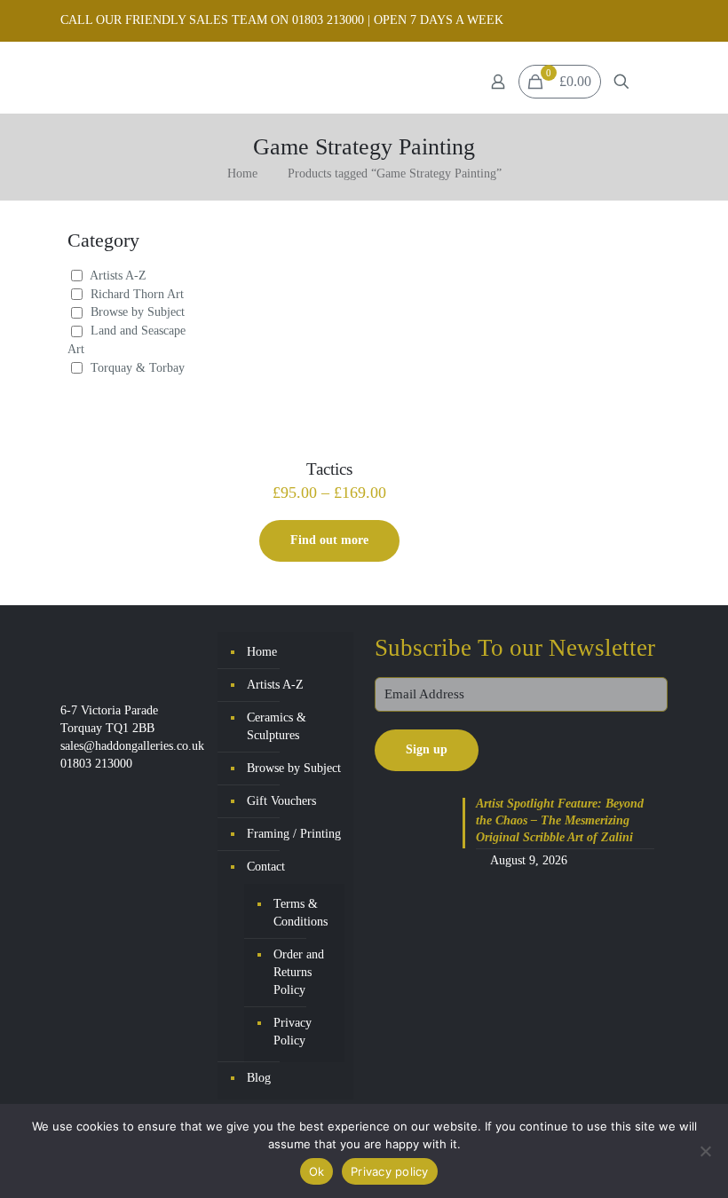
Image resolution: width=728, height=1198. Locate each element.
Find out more (329, 540)
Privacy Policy (292, 1031)
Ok (317, 1171)
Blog (259, 1077)
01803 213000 (96, 763)
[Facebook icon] (635, 20)
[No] (706, 1151)
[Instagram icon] (657, 20)
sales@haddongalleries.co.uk (132, 746)
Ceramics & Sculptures (276, 726)
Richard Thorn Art (137, 294)
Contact (266, 866)
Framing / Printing (294, 833)
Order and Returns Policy (298, 972)
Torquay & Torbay (138, 367)
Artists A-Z (118, 275)
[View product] (413, 252)
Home (242, 173)
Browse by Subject (138, 312)
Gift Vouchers (281, 801)
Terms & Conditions (300, 912)
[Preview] (413, 290)
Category (103, 240)
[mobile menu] (652, 82)
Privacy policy (390, 1171)
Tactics (329, 469)
